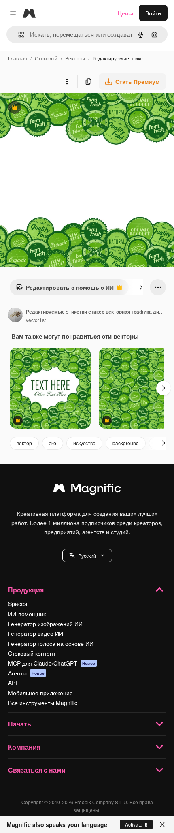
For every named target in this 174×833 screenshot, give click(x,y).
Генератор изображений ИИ (45, 623)
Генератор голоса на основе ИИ (50, 643)
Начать (19, 723)
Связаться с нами (37, 770)
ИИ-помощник (27, 614)
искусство (84, 443)
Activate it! (136, 824)
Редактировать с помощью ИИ (65, 289)
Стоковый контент (31, 653)
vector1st (36, 319)
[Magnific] (87, 490)
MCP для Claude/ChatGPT (51, 663)
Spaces (17, 604)
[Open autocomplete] (18, 35)
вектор (24, 443)
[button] (87, 555)
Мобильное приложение (40, 693)
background (125, 443)
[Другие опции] (67, 81)
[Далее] (141, 287)
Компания (24, 747)
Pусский (87, 555)
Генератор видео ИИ (35, 633)
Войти (153, 13)
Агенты (26, 673)
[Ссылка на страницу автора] (15, 316)
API (12, 683)
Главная (17, 58)
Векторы (75, 58)
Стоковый (46, 58)
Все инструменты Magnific (42, 702)
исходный (54, 108)
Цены (125, 13)
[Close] (162, 824)
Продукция (26, 589)
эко (52, 443)
